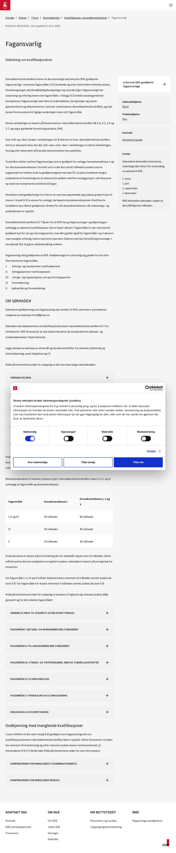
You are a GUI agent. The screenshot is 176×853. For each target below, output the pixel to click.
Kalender (53, 839)
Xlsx (124, 119)
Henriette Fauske (132, 139)
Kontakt (10, 820)
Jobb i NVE (54, 827)
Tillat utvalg (88, 462)
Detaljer (151, 451)
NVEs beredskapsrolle (18, 827)
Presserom (12, 833)
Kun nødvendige (38, 462)
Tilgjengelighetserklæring (106, 827)
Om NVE (52, 820)
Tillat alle (138, 462)
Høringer (53, 833)
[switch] (69, 438)
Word (125, 106)
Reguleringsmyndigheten (147, 820)
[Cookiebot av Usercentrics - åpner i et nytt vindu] (148, 388)
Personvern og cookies (103, 820)
